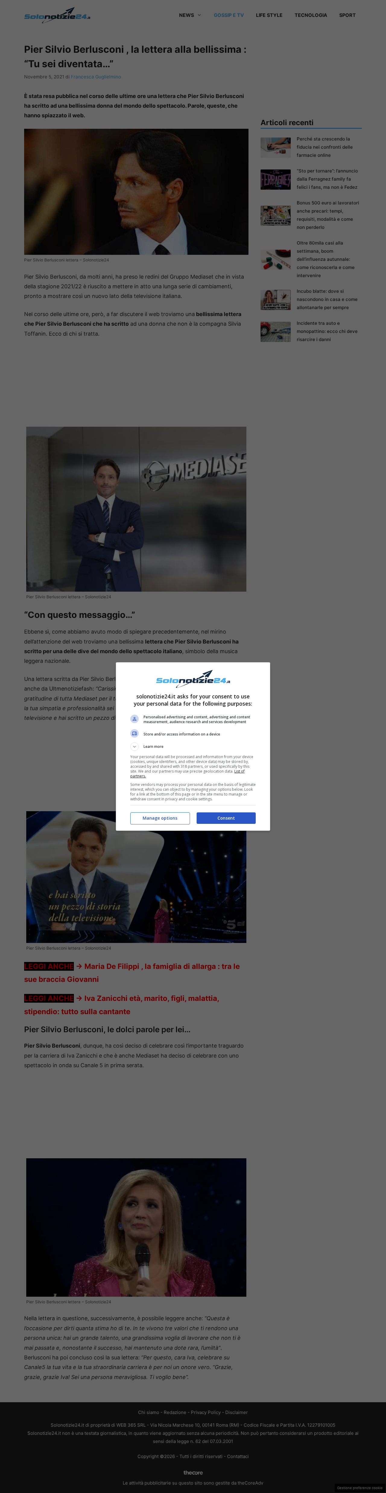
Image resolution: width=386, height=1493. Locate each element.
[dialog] (193, 746)
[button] (193, 746)
